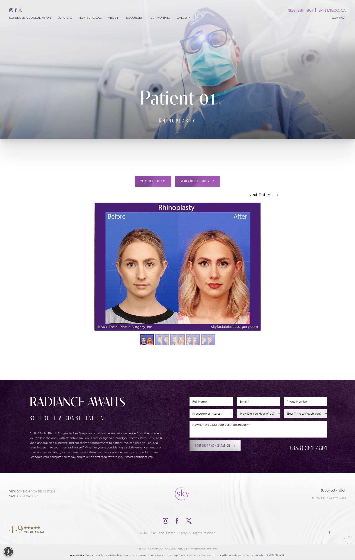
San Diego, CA (332, 10)
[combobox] (211, 413)
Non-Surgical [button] (90, 17)
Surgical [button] (65, 17)
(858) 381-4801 (300, 10)
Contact (339, 17)
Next (260, 194)
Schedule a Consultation (212, 446)
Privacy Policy (155, 549)
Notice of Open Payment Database (199, 549)
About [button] (113, 17)
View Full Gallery (153, 181)
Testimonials (159, 17)
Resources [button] (134, 17)
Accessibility (172, 549)
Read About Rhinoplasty (198, 181)
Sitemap (141, 549)
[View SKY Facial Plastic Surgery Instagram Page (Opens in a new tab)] (11, 11)
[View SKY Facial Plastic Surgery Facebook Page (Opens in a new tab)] (16, 11)
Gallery (183, 17)
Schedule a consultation (30, 17)
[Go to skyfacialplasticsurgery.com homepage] (177, 494)
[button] (8, 551)
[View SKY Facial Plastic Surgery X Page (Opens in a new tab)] (20, 11)
